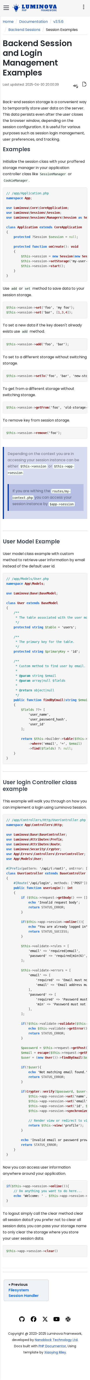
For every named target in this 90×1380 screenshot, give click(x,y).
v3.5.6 (58, 21)
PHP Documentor (52, 1346)
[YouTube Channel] (56, 1320)
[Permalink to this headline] (48, 72)
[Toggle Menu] (6, 7)
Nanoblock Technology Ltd (56, 1340)
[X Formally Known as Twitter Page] (45, 1320)
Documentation (33, 21)
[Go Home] (36, 7)
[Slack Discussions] (68, 1320)
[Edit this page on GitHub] (84, 85)
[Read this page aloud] (75, 85)
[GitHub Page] (22, 1320)
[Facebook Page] (33, 1320)
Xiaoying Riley (55, 1352)
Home (8, 21)
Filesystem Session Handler (24, 1290)
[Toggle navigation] (83, 7)
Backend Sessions (24, 29)
